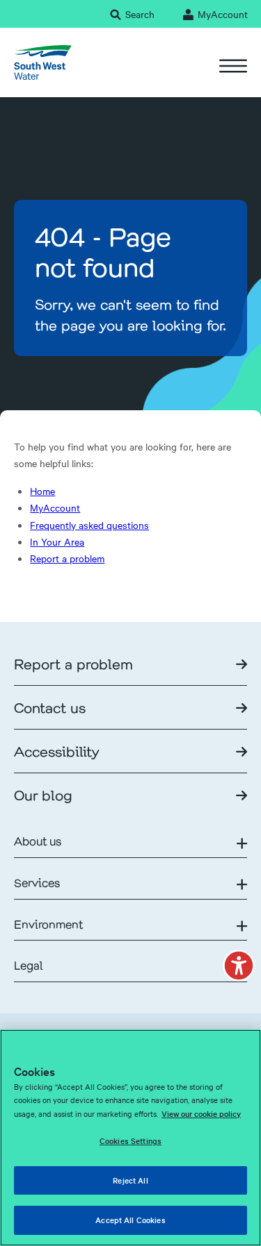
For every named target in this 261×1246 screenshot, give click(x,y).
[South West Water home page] (43, 62)
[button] (238, 965)
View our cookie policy (201, 1113)
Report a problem (67, 558)
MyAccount (55, 507)
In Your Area (57, 541)
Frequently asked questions (89, 525)
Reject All (130, 1180)
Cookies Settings (130, 1140)
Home (42, 491)
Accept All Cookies (130, 1219)
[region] (130, 1137)
